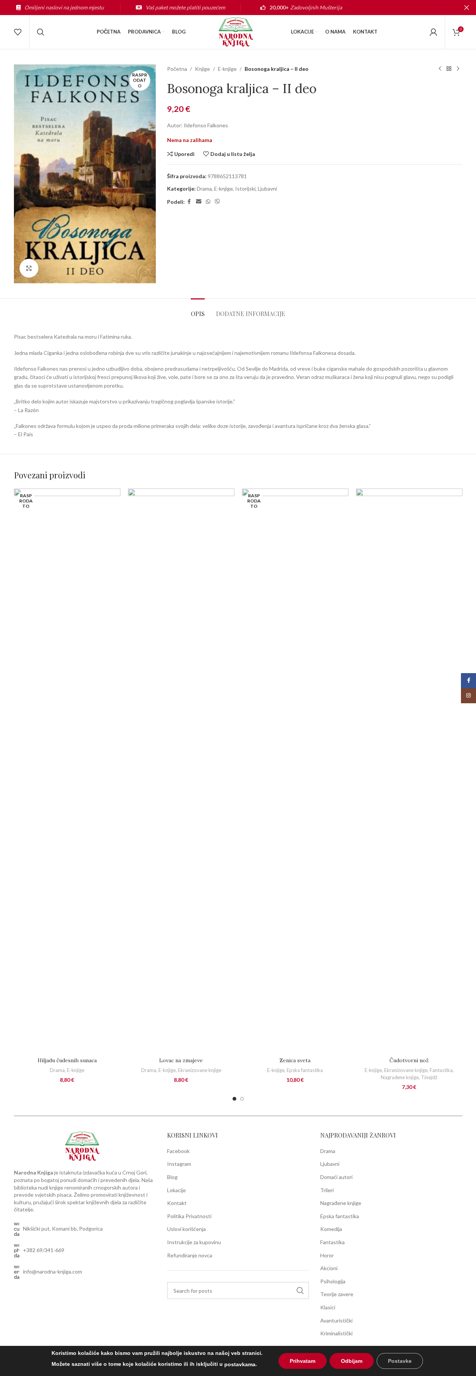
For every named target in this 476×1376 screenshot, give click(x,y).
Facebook (178, 1151)
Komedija (331, 1229)
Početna (177, 69)
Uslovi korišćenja (186, 1229)
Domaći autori (336, 1177)
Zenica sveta (295, 1060)
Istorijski (245, 188)
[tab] (198, 309)
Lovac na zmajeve (181, 1060)
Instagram (179, 1164)
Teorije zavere (336, 1294)
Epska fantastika (305, 1070)
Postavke (400, 1361)
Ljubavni (267, 188)
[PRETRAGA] (300, 1290)
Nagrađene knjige (400, 1077)
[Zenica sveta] (295, 771)
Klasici (327, 1307)
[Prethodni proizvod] (439, 68)
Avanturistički (336, 1320)
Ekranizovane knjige (199, 1070)
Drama (204, 188)
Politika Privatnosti (189, 1216)
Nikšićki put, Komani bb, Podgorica (63, 1228)
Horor (327, 1255)
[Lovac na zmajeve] (181, 771)
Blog (172, 1177)
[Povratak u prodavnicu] (448, 68)
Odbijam (351, 1361)
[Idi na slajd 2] (242, 1099)
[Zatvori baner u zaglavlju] (466, 7)
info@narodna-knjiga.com (52, 1271)
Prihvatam (302, 1361)
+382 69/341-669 (43, 1250)
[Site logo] (238, 31)
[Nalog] (433, 32)
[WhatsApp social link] (208, 202)
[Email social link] (199, 202)
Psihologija (332, 1281)
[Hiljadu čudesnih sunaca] (67, 771)
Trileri (327, 1190)
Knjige (202, 69)
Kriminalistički (336, 1333)
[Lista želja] (17, 32)
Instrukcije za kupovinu (194, 1242)
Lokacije (176, 1190)
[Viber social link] (217, 202)
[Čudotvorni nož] (409, 771)
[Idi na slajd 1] (234, 1099)
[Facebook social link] (189, 202)
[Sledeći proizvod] (457, 68)
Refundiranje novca (189, 1255)
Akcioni (329, 1268)
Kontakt (177, 1203)
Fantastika (441, 1070)
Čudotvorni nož (409, 1060)
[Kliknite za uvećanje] (29, 268)
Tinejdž (429, 1077)
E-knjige (227, 69)
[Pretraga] (40, 32)
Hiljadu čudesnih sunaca (67, 1060)
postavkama (239, 1364)
